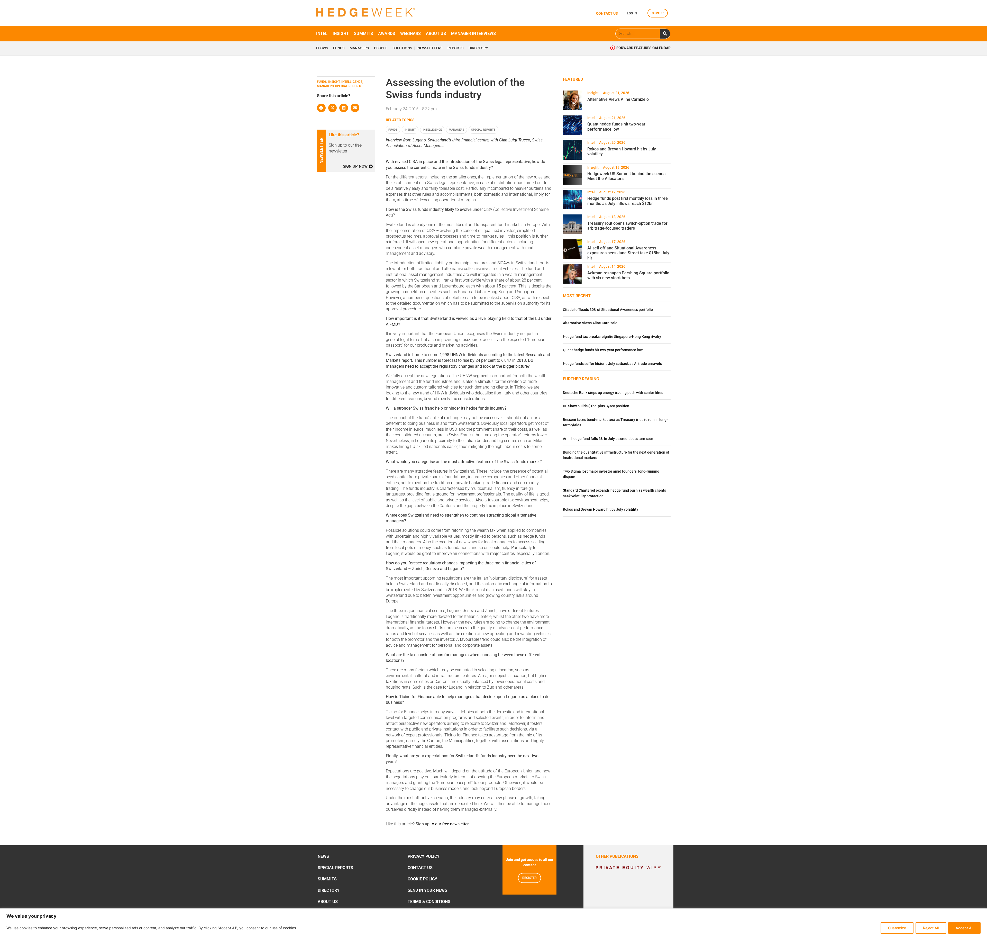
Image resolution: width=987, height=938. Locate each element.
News (323, 856)
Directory (478, 48)
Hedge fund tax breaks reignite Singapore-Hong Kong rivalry (612, 337)
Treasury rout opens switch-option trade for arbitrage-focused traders (627, 226)
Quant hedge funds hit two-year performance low (616, 126)
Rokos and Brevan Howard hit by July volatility (600, 509)
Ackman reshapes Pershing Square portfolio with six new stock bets (628, 275)
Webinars (410, 33)
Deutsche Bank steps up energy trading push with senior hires (613, 393)
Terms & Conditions (429, 901)
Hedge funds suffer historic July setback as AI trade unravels (612, 364)
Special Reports (483, 129)
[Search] (665, 34)
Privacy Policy (424, 856)
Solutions (402, 48)
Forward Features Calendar (643, 48)
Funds (338, 48)
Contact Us (420, 867)
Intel (321, 33)
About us (436, 33)
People (380, 48)
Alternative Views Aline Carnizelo (618, 99)
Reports (455, 48)
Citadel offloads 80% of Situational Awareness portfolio (608, 310)
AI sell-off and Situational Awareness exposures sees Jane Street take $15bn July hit (628, 253)
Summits (363, 33)
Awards (386, 33)
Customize (897, 928)
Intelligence (432, 129)
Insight (341, 33)
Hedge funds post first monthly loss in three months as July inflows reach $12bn (627, 201)
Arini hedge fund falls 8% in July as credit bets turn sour (608, 439)
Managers (359, 48)
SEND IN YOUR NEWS (427, 890)
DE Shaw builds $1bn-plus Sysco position (596, 406)
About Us (328, 901)
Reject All (931, 928)
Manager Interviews (473, 33)
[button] (321, 108)
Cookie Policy (422, 879)
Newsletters (429, 48)
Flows (322, 48)
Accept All (964, 928)
